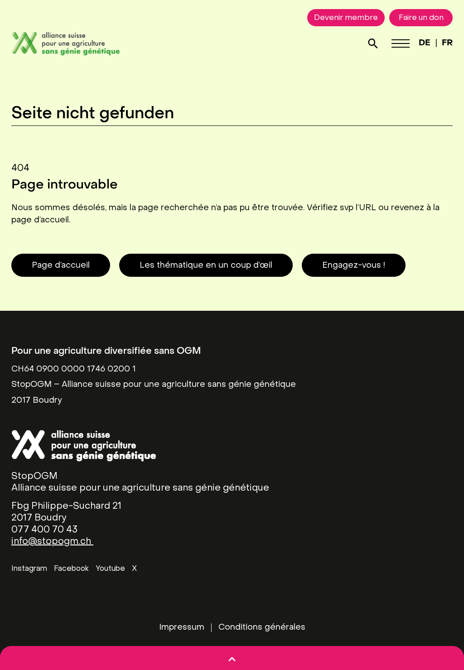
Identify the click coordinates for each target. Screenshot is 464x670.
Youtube (110, 569)
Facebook (71, 569)
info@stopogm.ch (52, 541)
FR (447, 43)
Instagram (29, 569)
